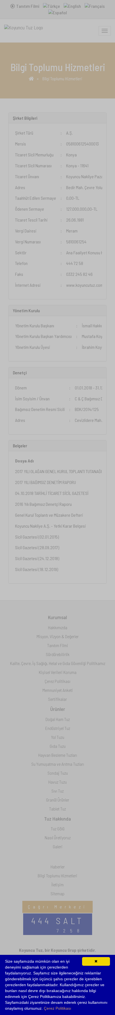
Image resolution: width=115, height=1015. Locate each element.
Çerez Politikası (57, 1008)
